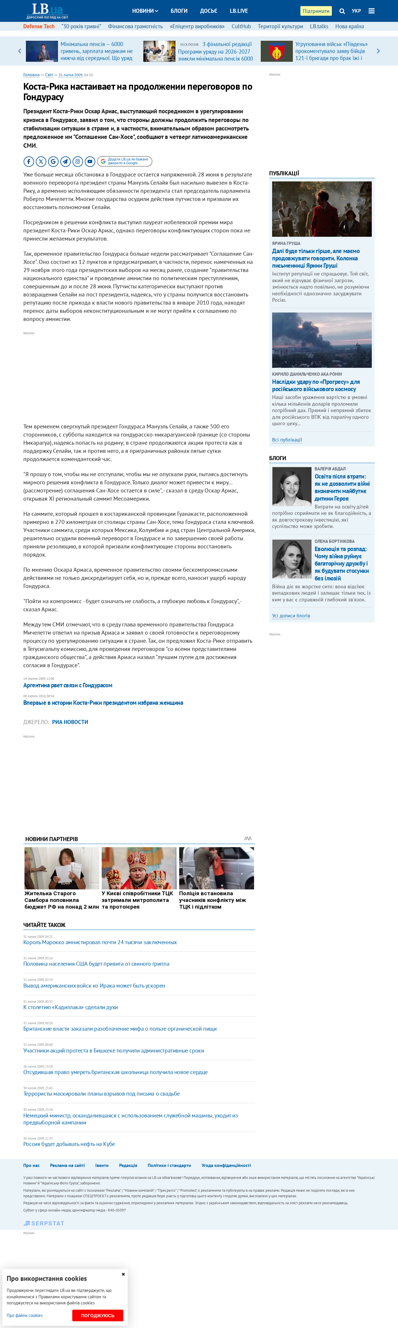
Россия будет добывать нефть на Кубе (69, 1144)
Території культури (280, 26)
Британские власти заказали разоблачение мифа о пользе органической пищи (120, 1028)
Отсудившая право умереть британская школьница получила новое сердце (115, 1072)
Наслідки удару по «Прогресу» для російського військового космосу (316, 385)
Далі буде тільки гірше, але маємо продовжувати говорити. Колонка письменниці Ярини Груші (316, 258)
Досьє (208, 10)
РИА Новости (70, 721)
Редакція (128, 1165)
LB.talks (319, 26)
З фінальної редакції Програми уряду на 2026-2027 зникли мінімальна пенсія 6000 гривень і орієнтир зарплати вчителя (215, 58)
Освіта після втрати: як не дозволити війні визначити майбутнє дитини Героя (342, 487)
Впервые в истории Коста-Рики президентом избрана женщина (103, 703)
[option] (82, 51)
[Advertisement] (139, 377)
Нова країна (349, 26)
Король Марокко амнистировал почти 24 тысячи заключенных (100, 942)
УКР (356, 11)
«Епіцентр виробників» (197, 26)
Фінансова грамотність (135, 26)
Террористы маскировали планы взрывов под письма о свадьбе (101, 1093)
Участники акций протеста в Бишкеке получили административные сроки (113, 1050)
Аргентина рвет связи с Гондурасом (67, 685)
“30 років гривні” (81, 26)
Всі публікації (287, 440)
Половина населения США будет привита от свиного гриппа (96, 963)
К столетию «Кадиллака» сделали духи (70, 1007)
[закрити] (123, 1274)
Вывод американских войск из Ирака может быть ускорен (94, 985)
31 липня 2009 (70, 75)
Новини (143, 10)
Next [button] (378, 51)
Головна (31, 74)
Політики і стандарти (169, 1165)
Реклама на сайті (67, 1165)
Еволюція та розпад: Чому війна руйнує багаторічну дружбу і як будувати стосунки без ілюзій (342, 563)
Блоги (179, 10)
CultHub (241, 26)
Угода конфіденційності (226, 1165)
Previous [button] (19, 51)
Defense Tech (38, 26)
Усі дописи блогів (291, 615)
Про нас (31, 1165)
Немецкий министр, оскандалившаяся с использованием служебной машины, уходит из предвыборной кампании (130, 1119)
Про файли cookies (25, 1315)
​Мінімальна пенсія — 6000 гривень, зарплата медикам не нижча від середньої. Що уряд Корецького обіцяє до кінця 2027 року (97, 57)
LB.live (239, 10)
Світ (49, 74)
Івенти (102, 1165)
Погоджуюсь (98, 1315)
